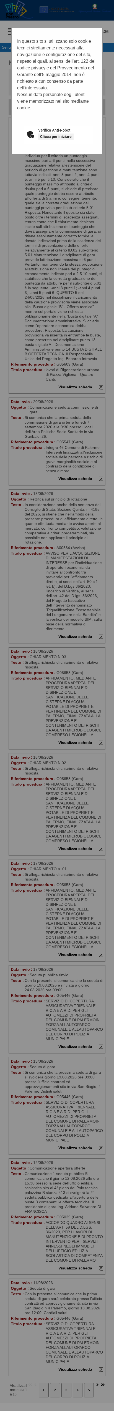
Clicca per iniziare (56, 136)
